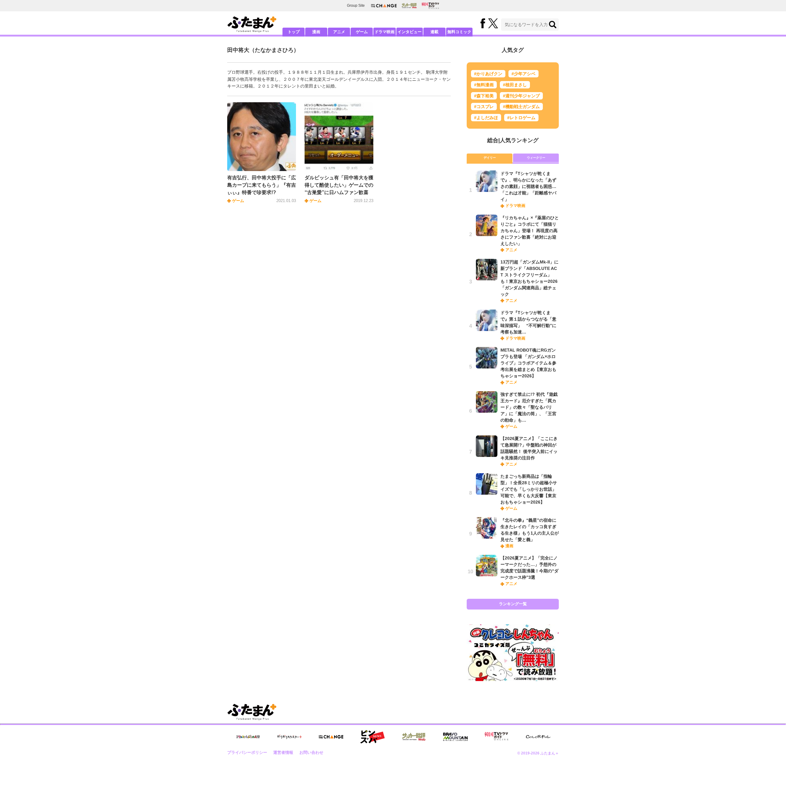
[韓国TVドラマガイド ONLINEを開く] (430, 5)
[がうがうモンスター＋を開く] (289, 736)
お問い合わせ (311, 752)
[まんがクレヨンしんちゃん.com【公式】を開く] (248, 737)
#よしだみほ (486, 117)
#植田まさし (515, 84)
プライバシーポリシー (247, 752)
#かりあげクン (488, 73)
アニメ (339, 31)
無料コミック (459, 31)
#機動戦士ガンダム (521, 106)
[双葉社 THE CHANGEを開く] (384, 5)
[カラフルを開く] (538, 736)
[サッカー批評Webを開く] (409, 5)
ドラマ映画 (385, 31)
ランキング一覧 (513, 604)
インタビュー (410, 31)
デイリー (490, 157)
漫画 (316, 31)
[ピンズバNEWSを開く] (372, 737)
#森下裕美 (484, 95)
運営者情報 (283, 752)
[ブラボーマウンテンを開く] (455, 737)
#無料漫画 (484, 84)
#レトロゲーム (521, 117)
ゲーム (362, 31)
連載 (434, 31)
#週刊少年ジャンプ (521, 95)
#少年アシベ (523, 73)
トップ (294, 31)
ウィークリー (536, 157)
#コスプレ (484, 106)
